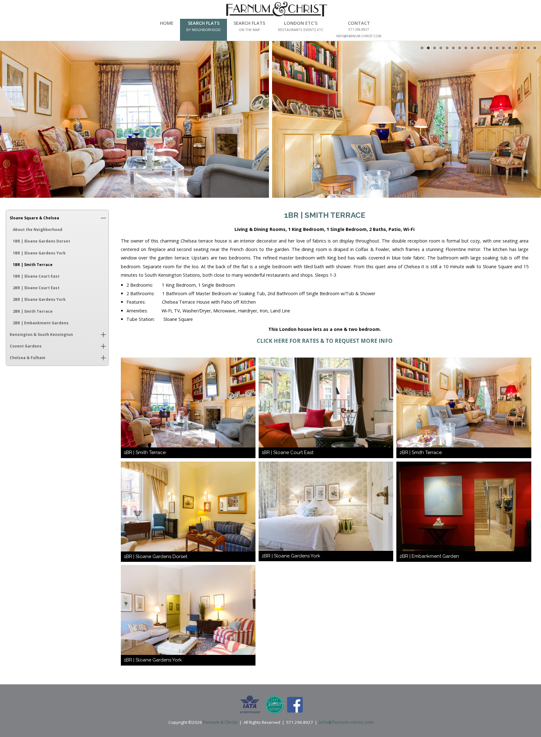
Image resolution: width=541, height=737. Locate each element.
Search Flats (203, 23)
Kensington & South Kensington (41, 334)
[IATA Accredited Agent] (250, 704)
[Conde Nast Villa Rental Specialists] (274, 704)
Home (166, 23)
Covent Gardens (26, 346)
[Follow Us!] (295, 704)
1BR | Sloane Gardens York (39, 253)
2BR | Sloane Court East (36, 287)
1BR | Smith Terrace (33, 264)
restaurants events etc (300, 29)
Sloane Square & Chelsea (34, 218)
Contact (359, 23)
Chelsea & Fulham (27, 357)
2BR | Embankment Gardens (41, 323)
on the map (249, 29)
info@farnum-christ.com (346, 722)
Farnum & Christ (220, 722)
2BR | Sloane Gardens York (39, 299)
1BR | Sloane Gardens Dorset (41, 241)
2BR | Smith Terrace (33, 311)
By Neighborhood (203, 29)
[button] (103, 218)
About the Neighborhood (37, 229)
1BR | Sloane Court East (36, 276)
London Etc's (300, 23)
